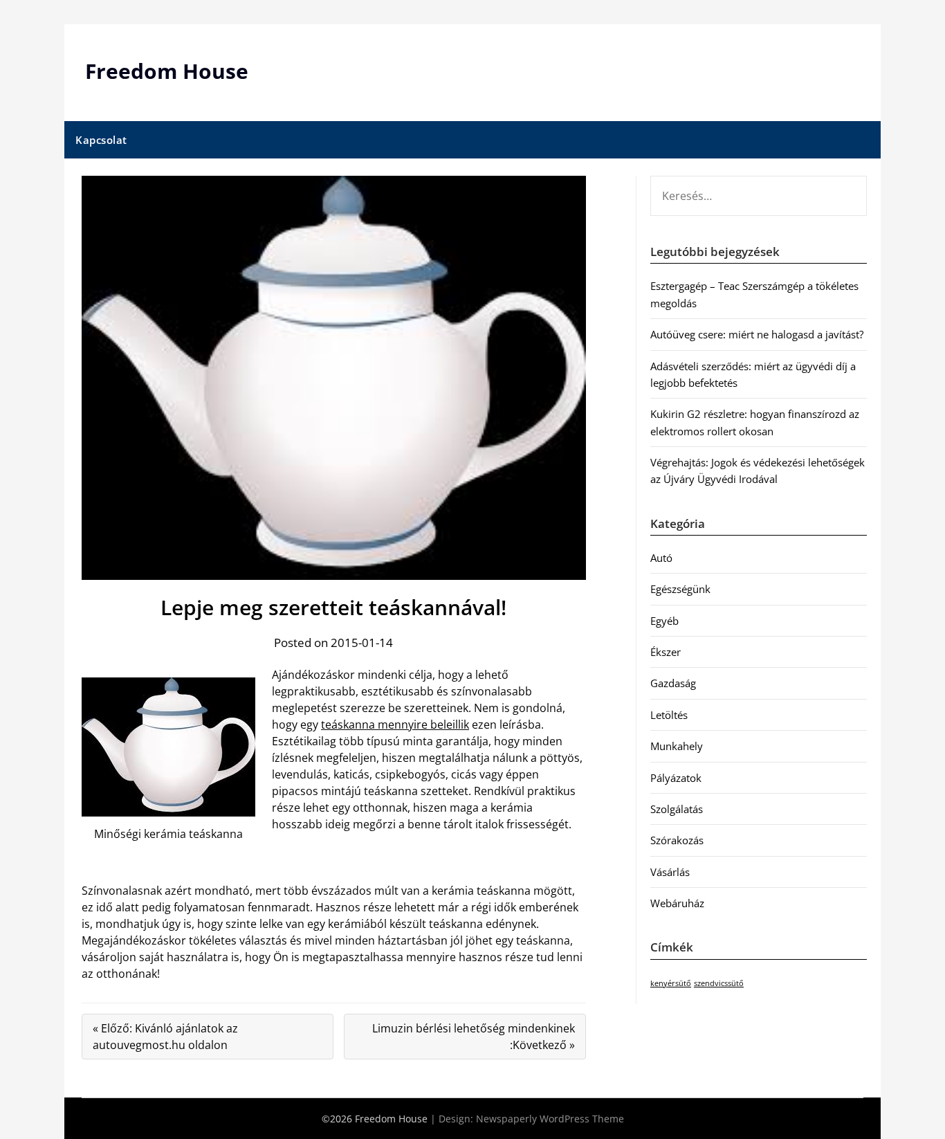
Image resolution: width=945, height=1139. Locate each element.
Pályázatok (675, 778)
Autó (661, 558)
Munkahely (676, 746)
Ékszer (665, 652)
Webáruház (677, 903)
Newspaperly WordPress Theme (550, 1118)
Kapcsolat (101, 140)
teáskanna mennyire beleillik (395, 724)
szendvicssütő (719, 983)
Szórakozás (677, 840)
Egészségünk (680, 589)
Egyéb (664, 621)
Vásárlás (670, 872)
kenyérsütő (670, 983)
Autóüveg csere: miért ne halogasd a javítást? (756, 334)
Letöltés (669, 715)
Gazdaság (673, 683)
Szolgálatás (676, 809)
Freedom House (166, 71)
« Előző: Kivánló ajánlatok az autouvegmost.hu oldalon (165, 1037)
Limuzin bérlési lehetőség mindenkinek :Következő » (473, 1037)
